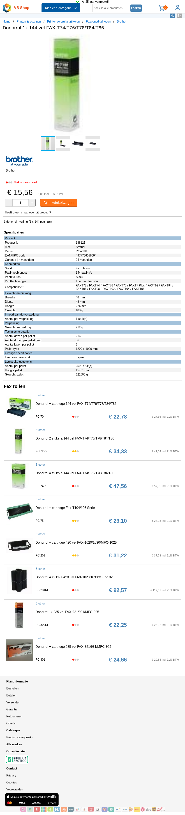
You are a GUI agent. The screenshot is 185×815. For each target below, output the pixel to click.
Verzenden (13, 702)
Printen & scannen (29, 21)
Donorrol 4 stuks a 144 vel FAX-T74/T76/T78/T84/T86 (74, 473)
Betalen (11, 695)
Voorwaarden (14, 789)
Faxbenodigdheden (98, 21)
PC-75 (39, 520)
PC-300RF (42, 625)
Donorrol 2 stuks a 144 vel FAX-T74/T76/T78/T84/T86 (74, 438)
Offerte (10, 723)
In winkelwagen (61, 203)
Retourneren (14, 716)
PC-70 (39, 416)
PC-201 (40, 555)
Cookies (11, 782)
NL (172, 15)
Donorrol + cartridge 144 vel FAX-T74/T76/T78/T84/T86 (75, 403)
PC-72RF (41, 451)
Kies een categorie (59, 8)
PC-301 (40, 659)
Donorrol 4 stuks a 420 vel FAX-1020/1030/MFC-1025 (74, 577)
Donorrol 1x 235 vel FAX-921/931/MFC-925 (67, 612)
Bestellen (12, 688)
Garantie (11, 709)
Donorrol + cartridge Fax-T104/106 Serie (65, 508)
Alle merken (14, 744)
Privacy (11, 775)
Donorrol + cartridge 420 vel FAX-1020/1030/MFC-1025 (76, 542)
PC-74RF (41, 486)
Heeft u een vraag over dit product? (28, 212)
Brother (121, 21)
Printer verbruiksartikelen (63, 21)
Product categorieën (19, 737)
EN (179, 15)
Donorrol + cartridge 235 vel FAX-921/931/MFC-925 (73, 646)
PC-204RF (42, 590)
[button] (134, 38)
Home (6, 21)
